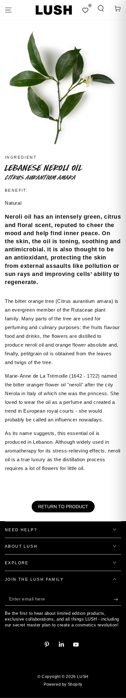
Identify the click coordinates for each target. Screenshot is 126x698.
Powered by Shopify (63, 684)
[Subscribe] (117, 599)
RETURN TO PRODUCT (63, 506)
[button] (100, 8)
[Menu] (8, 10)
